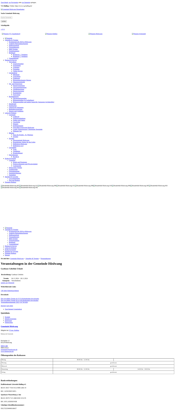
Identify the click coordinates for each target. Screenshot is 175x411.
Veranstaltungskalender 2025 (14, 302)
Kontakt (7, 317)
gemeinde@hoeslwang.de (9, 349)
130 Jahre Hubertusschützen (10, 291)
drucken (3, 306)
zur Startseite (26, 2)
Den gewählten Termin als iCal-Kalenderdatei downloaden (19, 300)
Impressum (8, 320)
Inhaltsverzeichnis (10, 319)
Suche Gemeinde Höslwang (10, 13)
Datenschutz (9, 322)
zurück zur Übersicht (7, 283)
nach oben (9, 306)
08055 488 (4, 346)
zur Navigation (13, 2)
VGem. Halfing (14, 330)
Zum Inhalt (4, 2)
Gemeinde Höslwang (9, 326)
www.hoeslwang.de (7, 351)
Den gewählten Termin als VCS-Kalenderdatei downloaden (20, 299)
